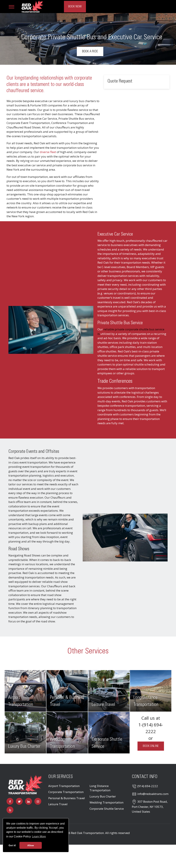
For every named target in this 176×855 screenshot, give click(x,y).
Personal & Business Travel (66, 798)
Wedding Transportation (106, 802)
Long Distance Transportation (100, 788)
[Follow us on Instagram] (37, 801)
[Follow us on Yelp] (10, 809)
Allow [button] (30, 845)
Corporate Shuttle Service (107, 809)
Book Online (151, 746)
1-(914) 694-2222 (150, 728)
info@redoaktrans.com (152, 794)
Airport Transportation (64, 786)
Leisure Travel (58, 804)
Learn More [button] (39, 836)
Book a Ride (90, 51)
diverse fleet (48, 152)
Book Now (75, 6)
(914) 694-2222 (147, 786)
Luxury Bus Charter (103, 796)
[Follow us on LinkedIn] (28, 801)
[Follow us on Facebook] (10, 801)
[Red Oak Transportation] (32, 6)
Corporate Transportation (66, 792)
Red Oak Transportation (87, 833)
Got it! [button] (12, 845)
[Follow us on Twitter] (19, 801)
